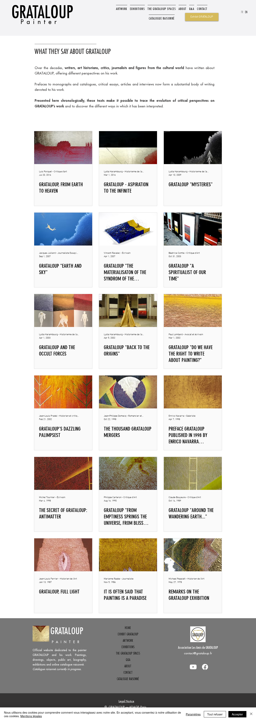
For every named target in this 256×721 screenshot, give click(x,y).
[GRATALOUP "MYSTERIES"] (193, 147)
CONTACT (128, 672)
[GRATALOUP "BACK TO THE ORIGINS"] (128, 310)
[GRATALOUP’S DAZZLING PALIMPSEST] (63, 391)
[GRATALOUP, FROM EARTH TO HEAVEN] (63, 147)
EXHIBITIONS (128, 647)
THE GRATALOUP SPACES (128, 653)
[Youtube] (193, 667)
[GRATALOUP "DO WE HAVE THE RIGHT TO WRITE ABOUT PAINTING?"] (193, 310)
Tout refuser (215, 714)
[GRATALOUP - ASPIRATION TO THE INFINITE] (128, 147)
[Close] (251, 714)
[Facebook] (205, 667)
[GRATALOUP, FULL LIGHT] (63, 554)
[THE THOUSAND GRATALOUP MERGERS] (128, 391)
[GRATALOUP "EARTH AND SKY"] (63, 229)
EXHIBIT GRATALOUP (128, 634)
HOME (128, 628)
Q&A (128, 660)
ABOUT (127, 666)
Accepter (237, 714)
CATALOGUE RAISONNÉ (128, 679)
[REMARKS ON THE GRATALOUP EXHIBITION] (193, 554)
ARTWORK (128, 641)
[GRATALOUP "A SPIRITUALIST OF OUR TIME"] (193, 229)
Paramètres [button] (193, 714)
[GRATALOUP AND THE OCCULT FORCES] (63, 310)
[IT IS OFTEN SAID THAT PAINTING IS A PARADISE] (128, 554)
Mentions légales (31, 716)
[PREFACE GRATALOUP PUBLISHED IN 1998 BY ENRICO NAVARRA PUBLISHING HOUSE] (193, 391)
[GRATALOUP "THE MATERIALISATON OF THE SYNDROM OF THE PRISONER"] (128, 229)
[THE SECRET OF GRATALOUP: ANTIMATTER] (63, 473)
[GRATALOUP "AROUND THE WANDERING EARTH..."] (193, 473)
